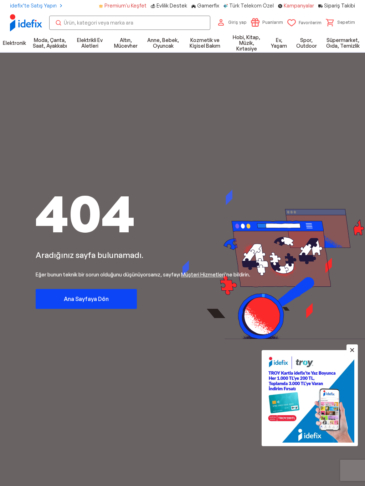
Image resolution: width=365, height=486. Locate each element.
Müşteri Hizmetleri (203, 274)
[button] (340, 22)
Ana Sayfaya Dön (86, 298)
